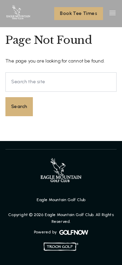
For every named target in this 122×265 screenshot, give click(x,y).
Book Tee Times (78, 13)
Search (19, 106)
